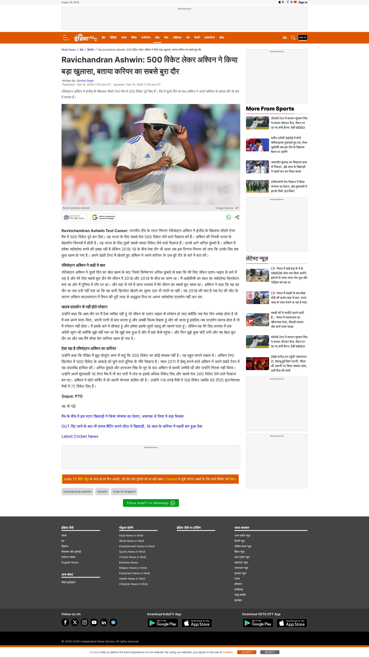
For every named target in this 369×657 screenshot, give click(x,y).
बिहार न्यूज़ (239, 551)
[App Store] (196, 623)
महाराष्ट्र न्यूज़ (241, 562)
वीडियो (113, 37)
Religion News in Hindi (133, 567)
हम (63, 540)
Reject (270, 652)
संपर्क (64, 535)
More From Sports (270, 108)
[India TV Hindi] (85, 38)
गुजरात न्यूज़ (240, 573)
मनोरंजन (145, 37)
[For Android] (257, 623)
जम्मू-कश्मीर (240, 594)
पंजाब (237, 578)
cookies (228, 652)
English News (70, 562)
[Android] (283, 2)
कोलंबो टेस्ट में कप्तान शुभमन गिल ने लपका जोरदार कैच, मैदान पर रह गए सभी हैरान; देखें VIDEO (289, 122)
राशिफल (177, 37)
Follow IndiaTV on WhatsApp (148, 503)
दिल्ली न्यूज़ (239, 540)
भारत (123, 37)
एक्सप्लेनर (209, 37)
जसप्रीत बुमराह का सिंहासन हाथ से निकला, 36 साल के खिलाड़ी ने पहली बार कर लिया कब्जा (289, 166)
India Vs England (124, 491)
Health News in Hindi (132, 578)
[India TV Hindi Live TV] (303, 38)
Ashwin (102, 491)
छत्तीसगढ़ (238, 589)
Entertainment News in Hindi (137, 546)
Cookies (95, 652)
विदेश (134, 37)
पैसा (166, 37)
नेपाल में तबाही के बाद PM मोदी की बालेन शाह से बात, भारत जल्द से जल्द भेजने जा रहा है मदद (289, 297)
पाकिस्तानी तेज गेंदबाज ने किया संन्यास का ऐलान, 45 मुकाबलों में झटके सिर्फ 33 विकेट (289, 186)
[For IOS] (292, 623)
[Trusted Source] (103, 217)
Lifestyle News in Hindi (133, 584)
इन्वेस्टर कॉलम (68, 557)
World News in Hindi (131, 540)
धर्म (187, 37)
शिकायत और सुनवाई (71, 551)
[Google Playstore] (162, 623)
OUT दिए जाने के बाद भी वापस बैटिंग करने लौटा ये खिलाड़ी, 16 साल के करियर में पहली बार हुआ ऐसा (132, 426)
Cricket (171, 479)
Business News (128, 562)
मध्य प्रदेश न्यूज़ (242, 557)
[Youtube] (94, 622)
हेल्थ (222, 37)
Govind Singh (85, 80)
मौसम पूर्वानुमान (69, 582)
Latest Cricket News (80, 436)
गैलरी (197, 37)
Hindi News (69, 49)
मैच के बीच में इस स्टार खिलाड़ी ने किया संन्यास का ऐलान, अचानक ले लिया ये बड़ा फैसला (123, 416)
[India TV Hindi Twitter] (291, 2)
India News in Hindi (131, 535)
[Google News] (74, 217)
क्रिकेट (90, 49)
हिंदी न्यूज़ (83, 479)
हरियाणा (238, 584)
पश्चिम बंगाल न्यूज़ (242, 546)
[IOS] (279, 2)
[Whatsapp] (228, 217)
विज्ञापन (65, 546)
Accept (247, 652)
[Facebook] (65, 622)
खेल (157, 37)
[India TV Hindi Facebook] (288, 2)
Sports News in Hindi (132, 551)
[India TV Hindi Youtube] (295, 2)
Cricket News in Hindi (132, 557)
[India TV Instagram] (84, 622)
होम (103, 37)
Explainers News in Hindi (134, 573)
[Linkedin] (104, 622)
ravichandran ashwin (77, 491)
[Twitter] (75, 622)
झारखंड (238, 600)
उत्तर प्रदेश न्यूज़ (242, 535)
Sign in (303, 2)
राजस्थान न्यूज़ (241, 567)
